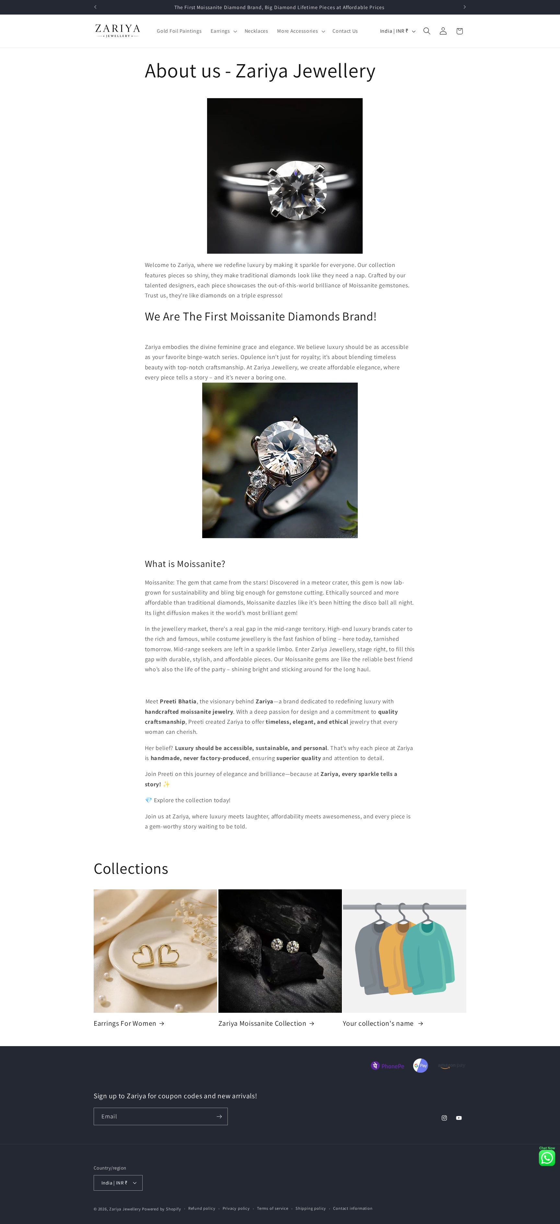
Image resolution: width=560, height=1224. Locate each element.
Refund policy (201, 1208)
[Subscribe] (219, 1117)
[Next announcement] (465, 7)
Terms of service (272, 1208)
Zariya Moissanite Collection (262, 1023)
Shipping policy (311, 1208)
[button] (223, 31)
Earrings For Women (125, 1023)
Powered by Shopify (161, 1209)
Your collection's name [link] (379, 1023)
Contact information (352, 1208)
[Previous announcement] (95, 7)
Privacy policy (236, 1208)
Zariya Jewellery (125, 1209)
